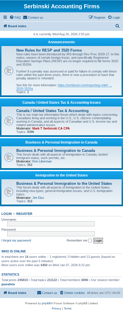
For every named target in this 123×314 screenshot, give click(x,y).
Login (6, 213)
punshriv (8, 284)
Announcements (61, 42)
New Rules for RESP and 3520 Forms (49, 50)
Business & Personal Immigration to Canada (61, 142)
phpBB (46, 303)
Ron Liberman (42, 161)
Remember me (77, 240)
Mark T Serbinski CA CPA (51, 128)
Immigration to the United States (61, 175)
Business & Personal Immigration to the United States (64, 183)
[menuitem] (15, 17)
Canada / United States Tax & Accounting (52, 111)
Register (24, 213)
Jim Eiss (38, 197)
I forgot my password (16, 240)
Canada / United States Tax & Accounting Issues (61, 103)
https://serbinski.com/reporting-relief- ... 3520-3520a (64, 86)
